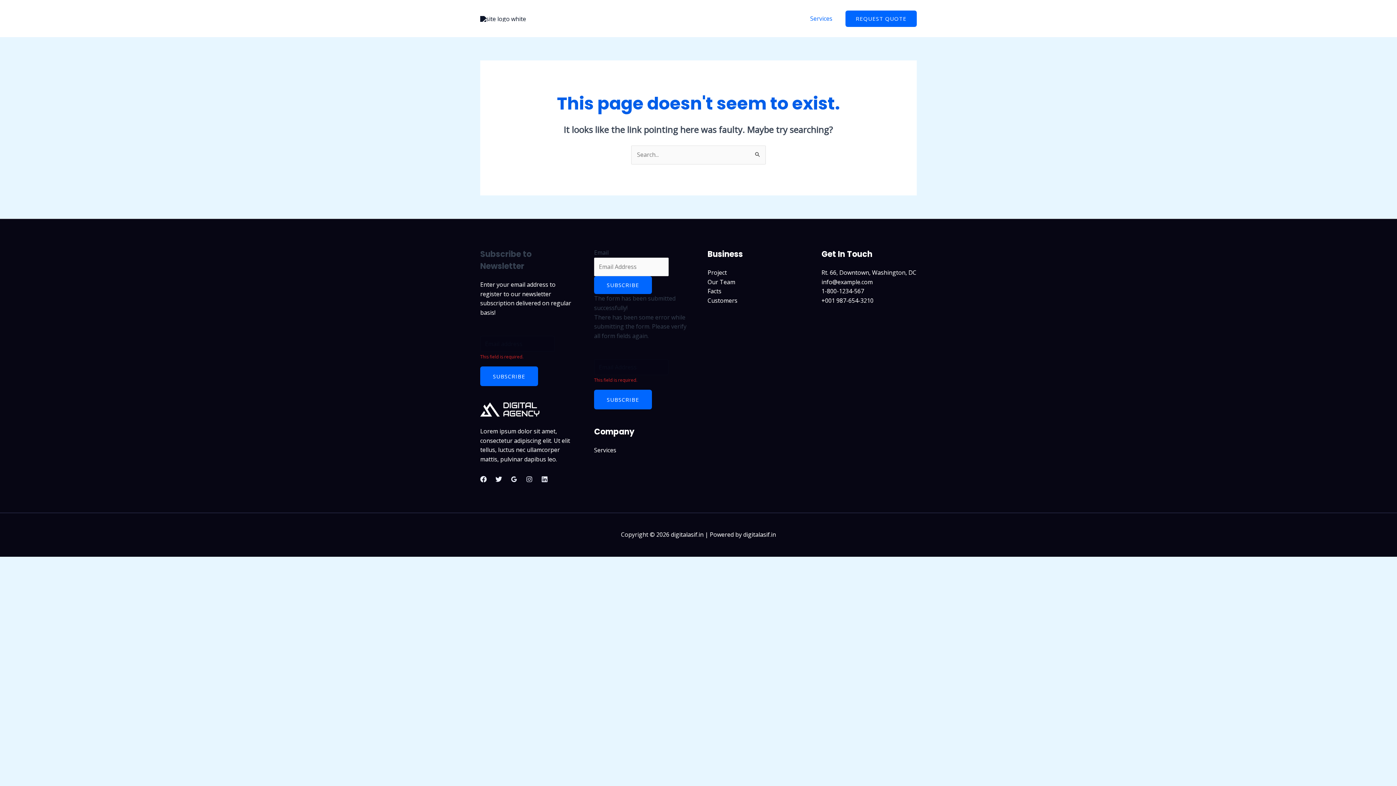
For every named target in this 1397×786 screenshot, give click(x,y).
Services (821, 19)
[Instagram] (529, 479)
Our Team (721, 282)
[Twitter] (498, 479)
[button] (881, 19)
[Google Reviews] (514, 479)
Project (717, 273)
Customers (722, 301)
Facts (714, 291)
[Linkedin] (544, 479)
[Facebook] (483, 479)
